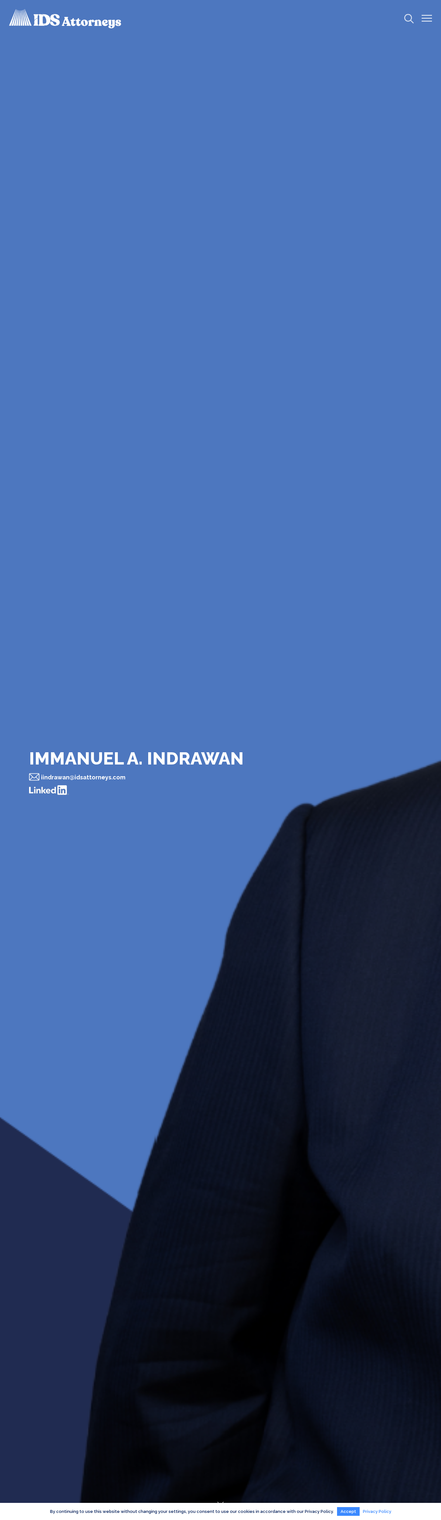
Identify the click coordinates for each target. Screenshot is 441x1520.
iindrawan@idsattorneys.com (83, 777)
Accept (348, 1511)
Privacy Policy (377, 1511)
